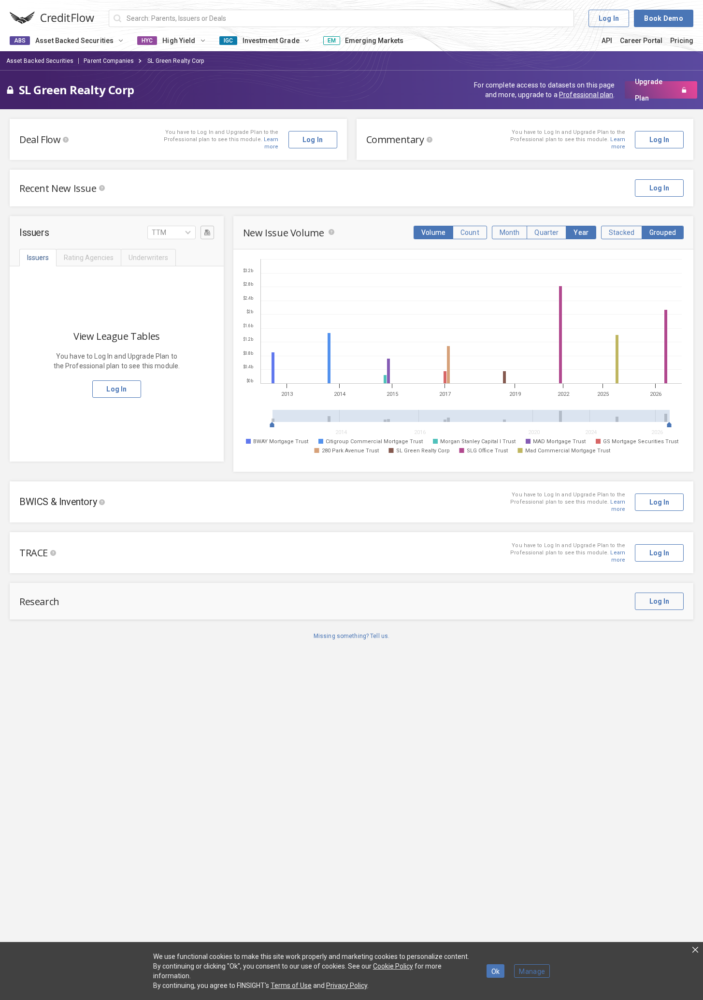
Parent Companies (109, 61)
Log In (609, 18)
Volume (433, 232)
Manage (532, 971)
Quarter (546, 232)
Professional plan (586, 95)
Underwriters (148, 257)
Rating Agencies (89, 257)
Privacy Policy (346, 985)
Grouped (662, 232)
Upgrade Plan (648, 90)
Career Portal (641, 40)
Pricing (681, 40)
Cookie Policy (393, 966)
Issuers (38, 257)
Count (469, 232)
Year (581, 232)
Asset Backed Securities (40, 61)
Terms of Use (291, 985)
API (607, 40)
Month (510, 232)
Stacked (621, 232)
